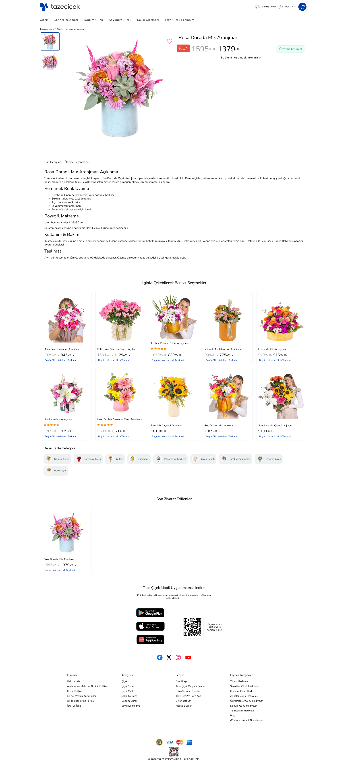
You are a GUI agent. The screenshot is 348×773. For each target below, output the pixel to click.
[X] (169, 657)
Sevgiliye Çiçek (120, 20)
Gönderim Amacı (66, 20)
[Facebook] (159, 657)
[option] (50, 41)
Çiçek (44, 20)
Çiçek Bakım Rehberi (278, 241)
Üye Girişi (290, 6)
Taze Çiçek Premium (179, 20)
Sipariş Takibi (269, 6)
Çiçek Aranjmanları (74, 29)
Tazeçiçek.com (47, 29)
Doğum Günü (93, 20)
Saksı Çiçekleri (148, 20)
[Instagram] (178, 657)
